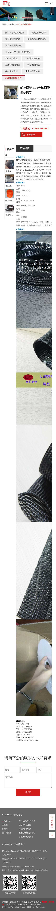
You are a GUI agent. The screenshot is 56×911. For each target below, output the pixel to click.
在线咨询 (31, 134)
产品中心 (11, 24)
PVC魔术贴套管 (32, 58)
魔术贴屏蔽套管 (32, 71)
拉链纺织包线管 (12, 39)
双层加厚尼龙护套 (13, 45)
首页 (4, 24)
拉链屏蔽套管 (11, 71)
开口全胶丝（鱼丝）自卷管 (17, 52)
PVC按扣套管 (11, 58)
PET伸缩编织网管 (13, 78)
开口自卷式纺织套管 (14, 32)
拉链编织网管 (33, 65)
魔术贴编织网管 (12, 65)
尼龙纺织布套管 (39, 32)
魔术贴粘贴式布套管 (36, 39)
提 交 (28, 792)
